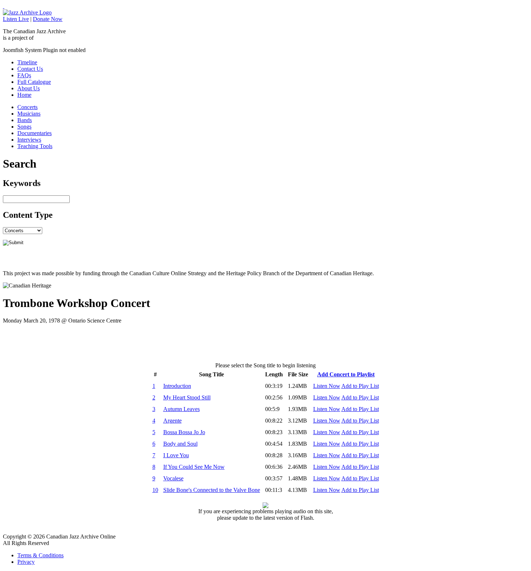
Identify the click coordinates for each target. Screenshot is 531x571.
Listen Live (16, 19)
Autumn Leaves (181, 409)
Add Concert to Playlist (346, 374)
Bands (24, 120)
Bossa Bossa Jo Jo (184, 432)
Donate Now (47, 19)
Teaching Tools (34, 146)
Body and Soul (180, 444)
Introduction (177, 386)
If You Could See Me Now (194, 467)
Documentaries (34, 133)
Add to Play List (360, 386)
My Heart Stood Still (187, 397)
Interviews (29, 140)
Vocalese (173, 478)
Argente (172, 421)
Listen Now (326, 386)
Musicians (28, 114)
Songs (24, 127)
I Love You (176, 455)
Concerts (27, 107)
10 (155, 490)
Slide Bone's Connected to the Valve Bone (211, 490)
